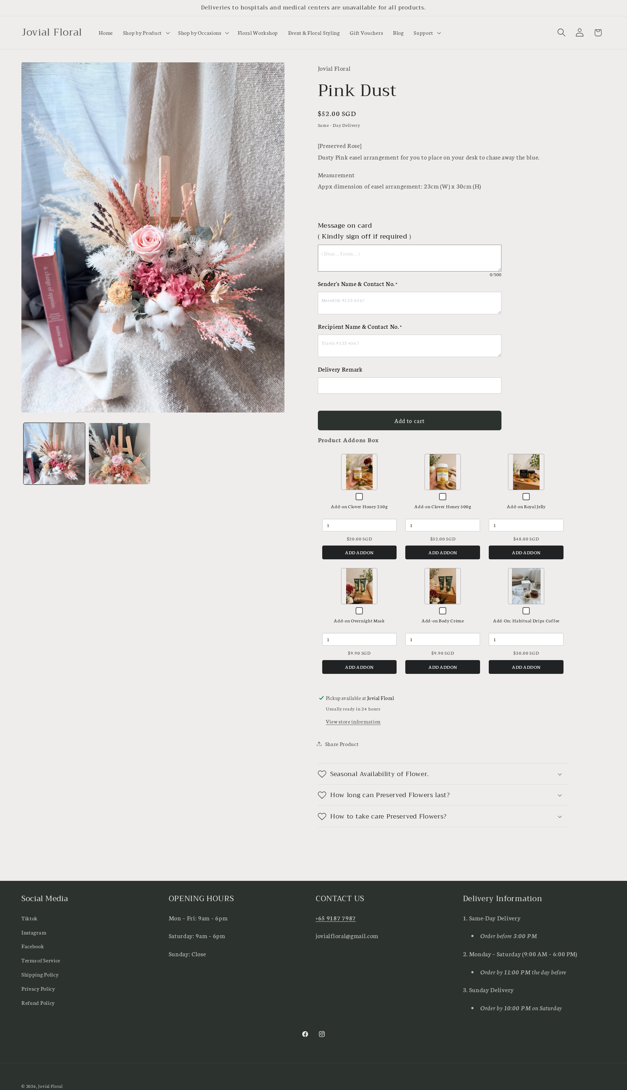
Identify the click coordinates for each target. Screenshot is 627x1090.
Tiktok (29, 918)
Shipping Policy (39, 974)
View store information (353, 721)
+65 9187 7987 (336, 917)
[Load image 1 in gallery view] (54, 453)
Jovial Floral (50, 1086)
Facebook (32, 946)
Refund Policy (38, 1002)
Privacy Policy (38, 988)
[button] (145, 32)
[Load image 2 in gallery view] (119, 453)
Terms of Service (40, 960)
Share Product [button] (342, 743)
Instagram (33, 932)
